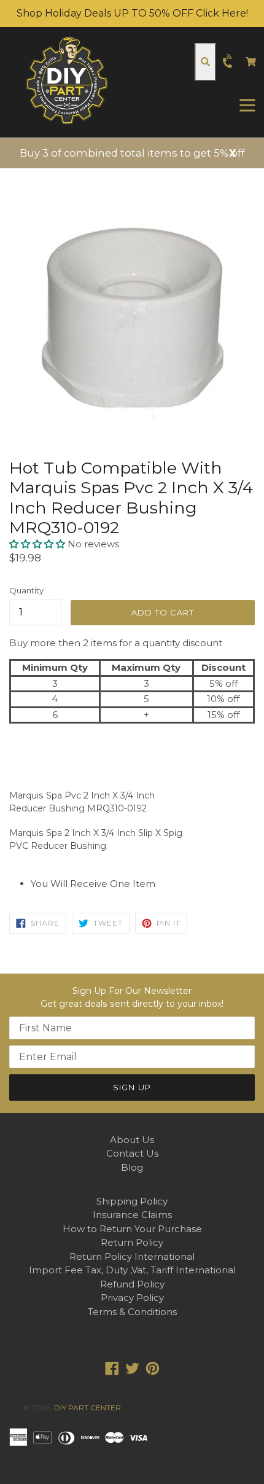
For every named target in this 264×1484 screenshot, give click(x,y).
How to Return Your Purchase (132, 1229)
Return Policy (132, 1242)
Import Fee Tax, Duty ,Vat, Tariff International (132, 1270)
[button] (38, 544)
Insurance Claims (132, 1214)
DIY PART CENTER (87, 1407)
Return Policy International (132, 1256)
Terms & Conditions (132, 1312)
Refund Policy (132, 1284)
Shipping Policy (132, 1201)
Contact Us (132, 1153)
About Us (132, 1140)
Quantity (26, 590)
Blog (132, 1167)
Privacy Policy (132, 1297)
